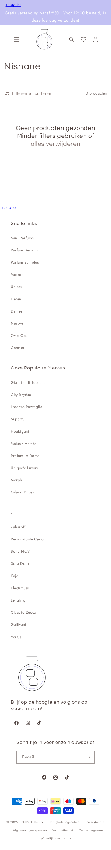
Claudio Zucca (23, 612)
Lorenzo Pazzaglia (26, 406)
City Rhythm (21, 394)
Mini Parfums (22, 238)
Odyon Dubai (22, 492)
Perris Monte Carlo (27, 539)
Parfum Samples (25, 262)
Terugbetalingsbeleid (65, 822)
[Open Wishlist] (83, 39)
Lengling (18, 600)
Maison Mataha (24, 443)
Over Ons (19, 335)
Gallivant (18, 624)
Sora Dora (20, 563)
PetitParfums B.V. (32, 822)
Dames (17, 311)
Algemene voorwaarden (30, 830)
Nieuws (17, 323)
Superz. (17, 419)
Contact (17, 347)
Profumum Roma (25, 455)
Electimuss (20, 588)
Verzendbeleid (62, 830)
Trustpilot (13, 5)
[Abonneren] (88, 757)
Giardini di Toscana (28, 382)
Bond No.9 (20, 551)
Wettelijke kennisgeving (58, 838)
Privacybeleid (94, 822)
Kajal (15, 576)
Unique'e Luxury (24, 468)
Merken (17, 274)
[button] (17, 39)
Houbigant (20, 431)
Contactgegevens (91, 830)
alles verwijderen (56, 144)
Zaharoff (18, 527)
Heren (16, 299)
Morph (16, 480)
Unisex (16, 286)
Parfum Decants (24, 250)
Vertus (16, 637)
